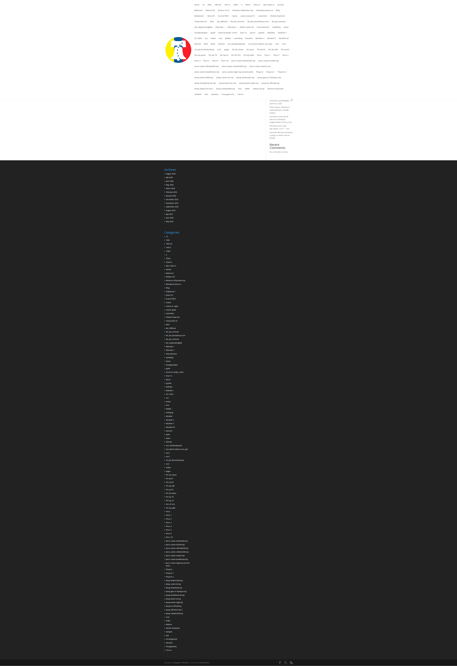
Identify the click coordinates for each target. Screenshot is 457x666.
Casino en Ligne (172, 306)
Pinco (259, 55)
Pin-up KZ (285, 50)
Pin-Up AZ (261, 50)
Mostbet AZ (284, 38)
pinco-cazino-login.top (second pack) (237, 72)
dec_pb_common (279, 22)
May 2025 (170, 221)
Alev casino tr (268, 5)
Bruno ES (211, 16)
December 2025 (172, 199)
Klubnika (271, 33)
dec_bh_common (237, 22)
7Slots (247, 5)
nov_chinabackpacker (236, 44)
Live (220, 38)
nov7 (284, 44)
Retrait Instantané (275, 89)
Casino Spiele (171, 310)
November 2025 (172, 203)
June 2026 (170, 181)
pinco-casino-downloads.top (243, 61)
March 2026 (170, 188)
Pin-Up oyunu (200, 55)
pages (226, 50)
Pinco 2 (276, 55)
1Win (209, 5)
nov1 (277, 44)
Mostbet (249, 38)
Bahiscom (198, 10)
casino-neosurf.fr (247, 16)
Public (247, 89)
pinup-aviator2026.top (203, 78)
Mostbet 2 (260, 38)
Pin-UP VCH (236, 55)
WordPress (204, 662)
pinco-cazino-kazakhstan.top (206, 72)
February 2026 (171, 192)
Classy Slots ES (200, 22)
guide (213, 33)
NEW (206, 44)
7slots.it (256, 5)
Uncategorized (171, 639)
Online (168, 467)
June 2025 (170, 218)
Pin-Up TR (213, 55)
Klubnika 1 (282, 33)
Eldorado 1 (220, 27)
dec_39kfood (222, 22)
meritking (238, 38)
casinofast (262, 16)
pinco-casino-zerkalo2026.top (234, 66)
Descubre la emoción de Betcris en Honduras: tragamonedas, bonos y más (281, 119)
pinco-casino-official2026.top (206, 66)
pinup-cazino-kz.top (224, 78)
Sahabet (197, 94)
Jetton (252, 33)
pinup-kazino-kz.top (227, 83)
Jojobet (261, 33)
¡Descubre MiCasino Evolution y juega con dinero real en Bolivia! (281, 135)
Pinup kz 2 (282, 72)
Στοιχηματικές (228, 94)
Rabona (169, 624)
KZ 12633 (198, 38)
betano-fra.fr (223, 10)
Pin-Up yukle (249, 55)
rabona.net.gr (259, 89)
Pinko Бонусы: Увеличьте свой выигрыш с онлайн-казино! (280, 110)
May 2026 (170, 185)
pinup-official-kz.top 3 (203, 89)
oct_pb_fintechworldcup (204, 50)
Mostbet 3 (271, 38)
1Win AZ (218, 5)
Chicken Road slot (277, 16)
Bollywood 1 (199, 16)
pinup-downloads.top (245, 78)
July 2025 (169, 214)
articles (281, 5)
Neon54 (197, 44)
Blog (278, 10)
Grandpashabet (201, 33)
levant (213, 38)
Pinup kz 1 (270, 72)
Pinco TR (224, 61)
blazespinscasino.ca (264, 10)
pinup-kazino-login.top (249, 83)
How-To (243, 33)
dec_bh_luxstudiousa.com (258, 22)
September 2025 (172, 207)
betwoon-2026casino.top (243, 10)
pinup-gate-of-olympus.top (269, 78)
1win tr (227, 5)
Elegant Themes (181, 662)
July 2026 (169, 177)
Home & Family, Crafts (227, 33)
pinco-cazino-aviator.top (260, 66)
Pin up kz (250, 50)
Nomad (221, 44)
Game (286, 27)
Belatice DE (210, 10)
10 (203, 5)
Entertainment (263, 27)
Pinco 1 (267, 55)
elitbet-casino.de (247, 27)
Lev (206, 38)
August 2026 (171, 174)
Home (196, 5)
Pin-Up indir (273, 50)
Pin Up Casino (237, 50)
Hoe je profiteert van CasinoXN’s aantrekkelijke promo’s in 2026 (279, 101)
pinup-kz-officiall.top (270, 83)
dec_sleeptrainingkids (203, 27)
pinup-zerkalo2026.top (225, 89)
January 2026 (171, 196)
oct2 (219, 50)
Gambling (276, 27)
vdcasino (215, 94)
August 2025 (171, 210)
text (206, 94)
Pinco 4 (197, 61)
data (212, 22)
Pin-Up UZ (224, 55)
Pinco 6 (215, 61)
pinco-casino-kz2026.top (268, 61)
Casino (234, 16)
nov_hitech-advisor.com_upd (260, 44)
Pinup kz (259, 72)
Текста (240, 94)
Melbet (228, 38)
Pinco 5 (206, 61)
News (213, 44)
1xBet (235, 5)
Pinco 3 (285, 55)
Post (240, 89)
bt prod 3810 (223, 16)
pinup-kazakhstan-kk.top (205, 83)
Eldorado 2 (232, 27)
